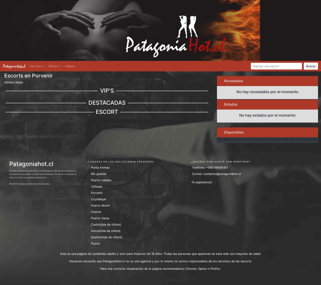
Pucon (95, 243)
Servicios (36, 66)
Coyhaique (98, 199)
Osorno (96, 212)
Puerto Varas (100, 218)
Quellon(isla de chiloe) (106, 237)
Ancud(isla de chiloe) (106, 231)
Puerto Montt (100, 205)
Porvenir (97, 193)
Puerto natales (101, 180)
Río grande (98, 174)
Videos (70, 66)
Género (54, 66)
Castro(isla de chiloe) (106, 224)
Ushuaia (96, 186)
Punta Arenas (100, 167)
